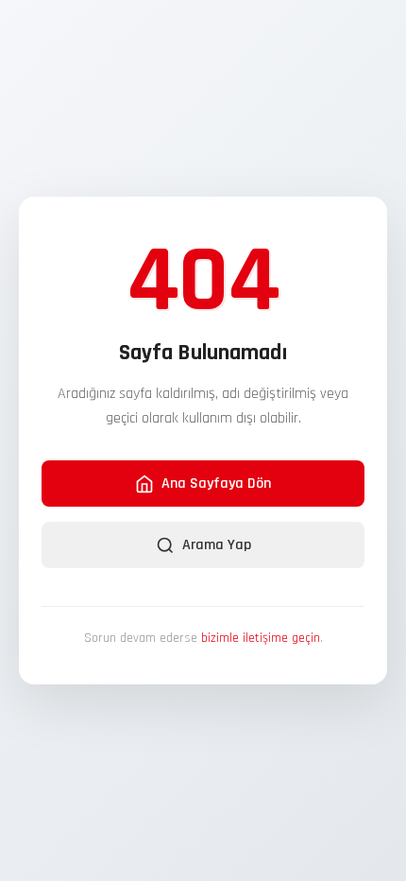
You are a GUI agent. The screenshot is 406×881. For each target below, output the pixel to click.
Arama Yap (216, 545)
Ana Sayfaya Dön (216, 483)
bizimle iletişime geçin (260, 638)
